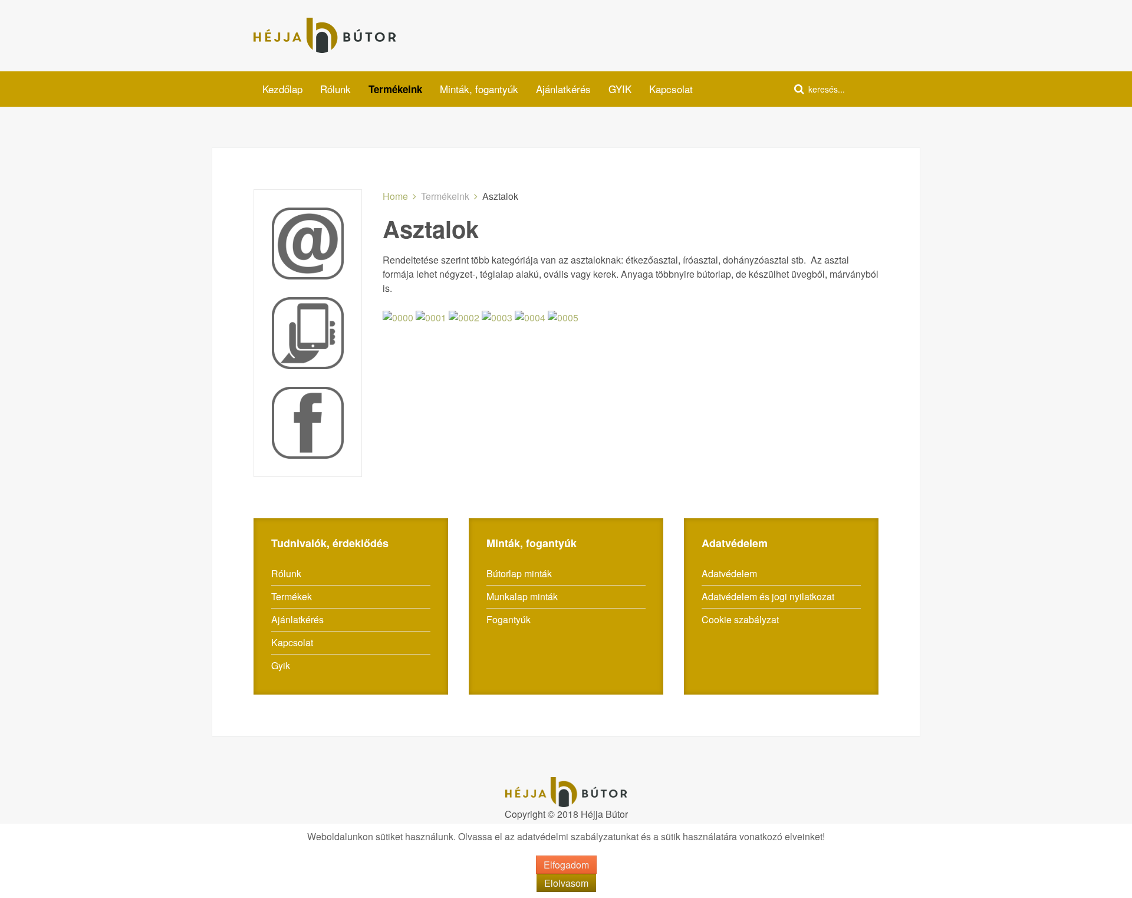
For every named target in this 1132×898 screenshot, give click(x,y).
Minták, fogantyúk (479, 88)
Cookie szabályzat (740, 619)
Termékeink (395, 89)
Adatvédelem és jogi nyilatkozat (768, 596)
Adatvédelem (729, 573)
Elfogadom (566, 864)
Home (395, 196)
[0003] (497, 316)
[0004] (530, 316)
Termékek (291, 596)
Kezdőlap (282, 88)
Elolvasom (566, 883)
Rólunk (335, 88)
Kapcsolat (671, 88)
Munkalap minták (522, 596)
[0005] (563, 316)
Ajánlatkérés (563, 88)
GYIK (619, 88)
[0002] (464, 316)
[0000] (398, 316)
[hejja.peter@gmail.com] (308, 242)
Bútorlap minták (519, 573)
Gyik (280, 665)
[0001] (431, 316)
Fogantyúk (508, 619)
